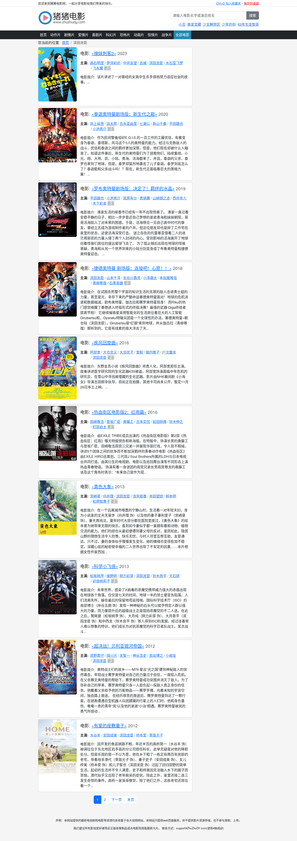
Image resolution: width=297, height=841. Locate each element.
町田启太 (100, 426)
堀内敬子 (153, 352)
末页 (130, 799)
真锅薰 (145, 198)
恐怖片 (125, 34)
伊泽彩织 (113, 62)
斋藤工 (128, 421)
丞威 (143, 62)
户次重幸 (169, 352)
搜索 (252, 15)
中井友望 (130, 62)
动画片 (139, 34)
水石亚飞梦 (174, 62)
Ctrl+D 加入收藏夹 (228, 3)
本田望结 (156, 496)
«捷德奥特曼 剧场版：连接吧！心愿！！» (132, 268)
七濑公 (145, 123)
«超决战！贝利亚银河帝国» (118, 646)
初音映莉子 (101, 580)
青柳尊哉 (100, 282)
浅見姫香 (140, 496)
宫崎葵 (95, 496)
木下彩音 (100, 203)
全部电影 (182, 34)
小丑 (182, 24)
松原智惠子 (101, 501)
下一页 (116, 799)
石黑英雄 (116, 282)
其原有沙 (130, 198)
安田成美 (110, 735)
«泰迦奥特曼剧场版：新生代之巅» (124, 114)
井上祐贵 (97, 123)
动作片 (55, 34)
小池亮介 (100, 128)
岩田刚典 (160, 421)
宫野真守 (97, 655)
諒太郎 (112, 123)
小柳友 (171, 655)
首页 (43, 34)
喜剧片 (97, 34)
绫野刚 (112, 575)
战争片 (167, 34)
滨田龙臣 (156, 62)
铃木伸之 (176, 421)
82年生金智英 (248, 24)
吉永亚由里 (128, 123)
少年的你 (229, 24)
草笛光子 (156, 735)
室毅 (139, 352)
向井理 (108, 496)
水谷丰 (95, 735)
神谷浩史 (140, 655)
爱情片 (83, 34)
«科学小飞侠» (105, 566)
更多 (107, 68)
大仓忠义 (110, 352)
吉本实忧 (143, 421)
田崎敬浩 (97, 421)
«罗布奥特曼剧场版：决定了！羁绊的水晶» (133, 188)
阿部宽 (95, 352)
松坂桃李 (97, 575)
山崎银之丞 (161, 198)
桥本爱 (141, 735)
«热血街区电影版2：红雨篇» (119, 412)
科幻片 (111, 34)
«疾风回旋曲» (105, 342)
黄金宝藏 (194, 24)
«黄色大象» (103, 486)
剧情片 (69, 34)
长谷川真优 (131, 277)
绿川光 (112, 655)
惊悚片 (153, 34)
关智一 (125, 655)
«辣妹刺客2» (104, 53)
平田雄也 (176, 123)
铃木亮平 (160, 575)
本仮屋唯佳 (168, 277)
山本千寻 (113, 277)
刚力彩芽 (126, 575)
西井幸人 (180, 198)
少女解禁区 (211, 24)
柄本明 (171, 496)
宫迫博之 (156, 655)
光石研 (174, 575)
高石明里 (97, 62)
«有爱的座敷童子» (109, 725)
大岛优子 (126, 352)
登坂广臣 (113, 421)
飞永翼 (98, 68)
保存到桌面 (251, 3)
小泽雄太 (150, 277)
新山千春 (160, 123)
